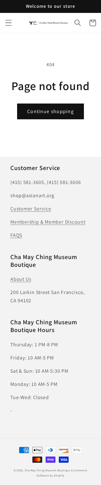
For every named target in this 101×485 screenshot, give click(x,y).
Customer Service (30, 208)
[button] (8, 23)
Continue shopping (50, 111)
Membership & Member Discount (47, 221)
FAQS (16, 235)
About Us (20, 279)
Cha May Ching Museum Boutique (47, 470)
